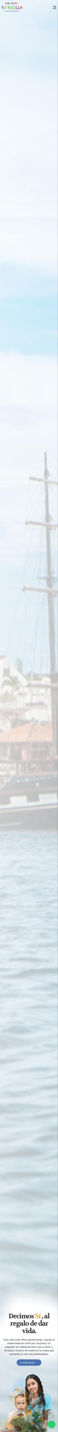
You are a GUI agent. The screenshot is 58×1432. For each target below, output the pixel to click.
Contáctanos (27, 1362)
